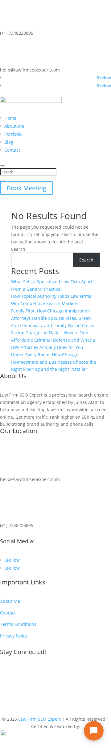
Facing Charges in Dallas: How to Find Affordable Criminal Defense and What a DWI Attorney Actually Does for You (53, 340)
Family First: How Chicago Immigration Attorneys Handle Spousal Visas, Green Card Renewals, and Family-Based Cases (52, 318)
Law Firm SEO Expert (39, 719)
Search (18, 249)
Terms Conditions (18, 624)
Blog (8, 142)
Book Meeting (26, 188)
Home (10, 118)
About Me (14, 126)
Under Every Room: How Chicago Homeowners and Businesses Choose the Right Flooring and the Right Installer (53, 362)
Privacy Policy (13, 636)
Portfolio (13, 134)
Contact (12, 150)
